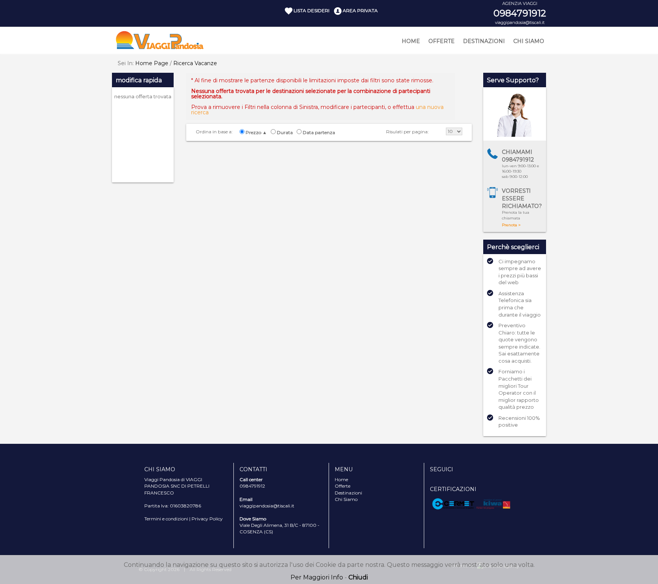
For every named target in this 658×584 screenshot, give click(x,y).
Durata (285, 132)
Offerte (441, 41)
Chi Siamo (528, 41)
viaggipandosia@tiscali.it (520, 22)
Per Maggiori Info (317, 577)
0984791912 (520, 13)
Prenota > (511, 224)
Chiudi (358, 577)
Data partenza (319, 132)
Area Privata (360, 10)
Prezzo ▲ (256, 132)
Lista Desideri (310, 10)
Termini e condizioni (166, 519)
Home (411, 41)
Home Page (151, 63)
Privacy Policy (207, 519)
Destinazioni (484, 41)
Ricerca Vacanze (195, 63)
